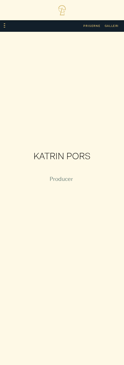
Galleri (112, 26)
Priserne (91, 26)
